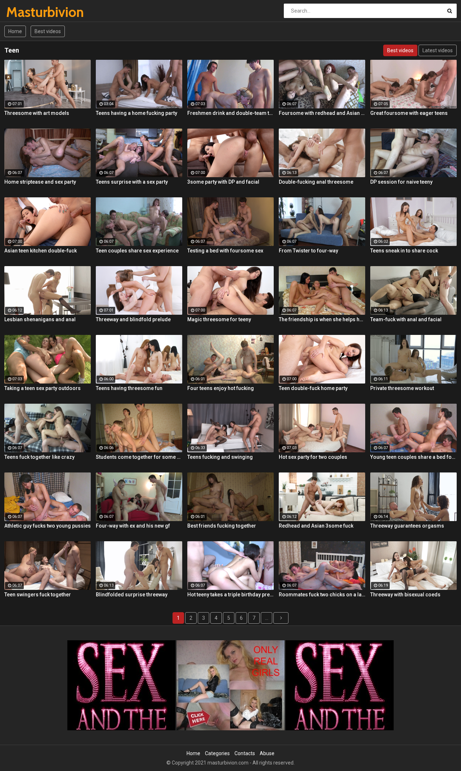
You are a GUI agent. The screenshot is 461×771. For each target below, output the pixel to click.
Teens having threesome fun (129, 388)
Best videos (48, 31)
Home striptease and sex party (40, 182)
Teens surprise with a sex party (132, 182)
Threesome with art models (36, 113)
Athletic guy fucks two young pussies (47, 526)
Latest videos (437, 50)
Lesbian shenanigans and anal (40, 319)
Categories (217, 753)
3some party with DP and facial (223, 182)
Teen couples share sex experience (137, 251)
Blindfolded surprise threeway (131, 594)
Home (15, 31)
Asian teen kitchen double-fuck (40, 251)
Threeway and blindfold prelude (133, 319)
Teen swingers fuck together (37, 594)
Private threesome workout (402, 388)
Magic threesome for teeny (219, 319)
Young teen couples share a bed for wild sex (413, 457)
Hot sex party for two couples (313, 457)
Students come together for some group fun (139, 457)
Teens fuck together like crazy (39, 457)
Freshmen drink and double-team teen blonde (230, 113)
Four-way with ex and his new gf (133, 526)
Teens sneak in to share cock (404, 251)
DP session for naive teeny (401, 182)
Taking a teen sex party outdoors (42, 388)
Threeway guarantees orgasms (407, 526)
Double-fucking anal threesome (316, 182)
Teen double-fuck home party (313, 388)
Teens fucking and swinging (220, 457)
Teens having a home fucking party (136, 113)
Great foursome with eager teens (409, 113)
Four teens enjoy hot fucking (220, 388)
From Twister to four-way (308, 251)
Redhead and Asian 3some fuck (316, 526)
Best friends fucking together (221, 526)
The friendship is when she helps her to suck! (322, 319)
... (266, 618)
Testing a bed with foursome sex (225, 251)
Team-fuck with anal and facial (406, 319)
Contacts (244, 753)
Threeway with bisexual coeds (405, 594)
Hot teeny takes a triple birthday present (230, 594)
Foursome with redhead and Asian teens (322, 113)
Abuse (267, 753)
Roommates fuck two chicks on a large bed (322, 594)
